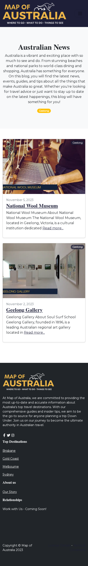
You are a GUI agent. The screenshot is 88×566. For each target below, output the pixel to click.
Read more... (53, 228)
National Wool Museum (32, 205)
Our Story (10, 492)
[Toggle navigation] (80, 13)
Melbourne (11, 466)
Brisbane (9, 451)
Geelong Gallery (24, 309)
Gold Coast (11, 459)
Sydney (8, 474)
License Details (59, 545)
